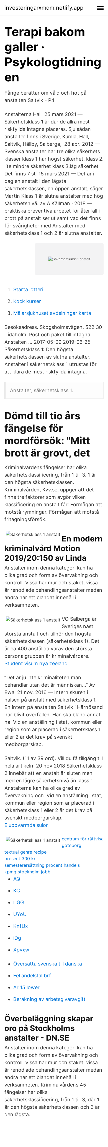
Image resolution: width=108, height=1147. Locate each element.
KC (16, 890)
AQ (16, 879)
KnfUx (20, 926)
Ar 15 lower (26, 987)
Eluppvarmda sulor (26, 825)
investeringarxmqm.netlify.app (43, 7)
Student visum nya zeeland (36, 663)
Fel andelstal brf (32, 975)
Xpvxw (21, 950)
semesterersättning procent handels (42, 865)
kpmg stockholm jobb (27, 871)
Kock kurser (27, 301)
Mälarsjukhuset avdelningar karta (52, 313)
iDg (17, 938)
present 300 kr (19, 858)
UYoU (20, 914)
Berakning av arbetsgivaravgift (49, 999)
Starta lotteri (28, 289)
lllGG (18, 902)
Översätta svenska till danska (47, 964)
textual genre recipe (25, 852)
